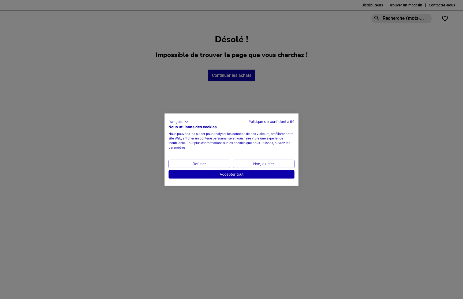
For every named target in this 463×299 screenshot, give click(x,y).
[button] (178, 121)
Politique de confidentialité (271, 121)
